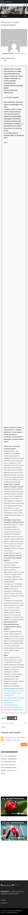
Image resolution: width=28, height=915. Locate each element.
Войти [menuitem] (2, 1)
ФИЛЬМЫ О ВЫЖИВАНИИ (9, 759)
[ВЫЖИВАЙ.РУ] (14, 10)
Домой (4, 718)
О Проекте (4, 903)
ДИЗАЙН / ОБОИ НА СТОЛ (9, 770)
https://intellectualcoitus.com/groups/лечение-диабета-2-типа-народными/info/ (14, 693)
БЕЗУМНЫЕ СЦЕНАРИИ (8, 765)
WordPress (11, 912)
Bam (16, 912)
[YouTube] (24, 5)
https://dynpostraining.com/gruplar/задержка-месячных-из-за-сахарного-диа (14, 700)
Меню (5, 16)
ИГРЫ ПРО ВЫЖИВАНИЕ (8, 756)
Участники (12, 718)
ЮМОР (3, 773)
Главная (3, 900)
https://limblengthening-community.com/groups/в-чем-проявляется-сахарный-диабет (13, 707)
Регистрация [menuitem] (8, 1)
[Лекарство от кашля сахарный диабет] (14, 46)
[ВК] (26, 5)
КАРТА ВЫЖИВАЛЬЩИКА (8, 767)
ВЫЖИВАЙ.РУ (18, 910)
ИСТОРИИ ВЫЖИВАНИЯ (8, 762)
